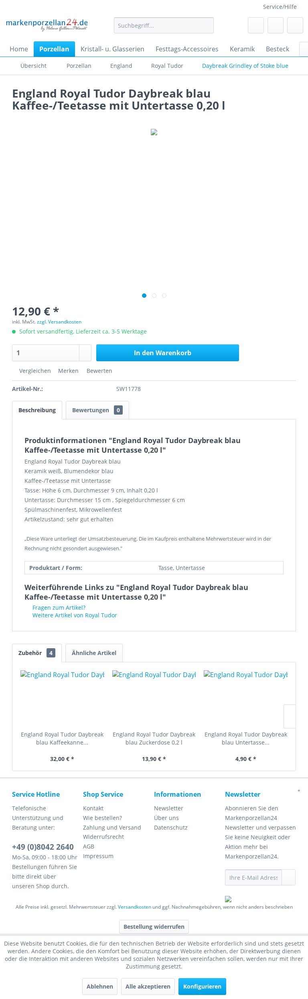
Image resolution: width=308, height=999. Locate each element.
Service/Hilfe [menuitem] (279, 6)
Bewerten (98, 370)
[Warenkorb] (295, 25)
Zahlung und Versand (112, 827)
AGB (88, 846)
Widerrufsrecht (103, 836)
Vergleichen (34, 370)
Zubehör (35, 653)
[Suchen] (206, 25)
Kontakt (93, 808)
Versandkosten (134, 906)
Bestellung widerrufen (154, 926)
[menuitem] (164, 25)
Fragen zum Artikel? (58, 607)
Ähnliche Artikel (94, 653)
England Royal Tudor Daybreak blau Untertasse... (246, 738)
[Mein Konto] (275, 25)
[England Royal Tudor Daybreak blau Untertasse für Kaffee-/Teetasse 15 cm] (246, 698)
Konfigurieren (202, 986)
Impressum (98, 856)
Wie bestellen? (102, 818)
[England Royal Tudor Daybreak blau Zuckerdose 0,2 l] (154, 698)
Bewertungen (96, 410)
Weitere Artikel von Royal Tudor (74, 615)
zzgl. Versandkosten (59, 321)
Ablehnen (100, 986)
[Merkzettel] (256, 25)
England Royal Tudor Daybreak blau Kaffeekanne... (62, 738)
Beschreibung (37, 410)
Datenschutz (171, 827)
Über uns (166, 818)
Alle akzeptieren (148, 986)
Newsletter (168, 808)
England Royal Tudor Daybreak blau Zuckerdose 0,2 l (154, 738)
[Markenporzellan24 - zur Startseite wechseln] (46, 27)
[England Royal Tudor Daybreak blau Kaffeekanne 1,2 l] (62, 698)
